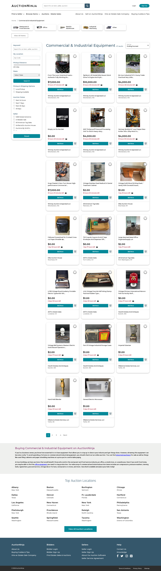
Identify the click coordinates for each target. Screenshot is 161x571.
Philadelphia (123, 502)
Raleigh (85, 510)
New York (86, 502)
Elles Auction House (125, 204)
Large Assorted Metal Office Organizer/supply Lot (128, 238)
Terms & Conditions (124, 568)
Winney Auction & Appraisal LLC (59, 96)
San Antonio (123, 510)
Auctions (45, 14)
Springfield (52, 518)
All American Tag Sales (23, 122)
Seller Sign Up (88, 552)
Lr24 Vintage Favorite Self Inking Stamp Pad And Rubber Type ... (97, 292)
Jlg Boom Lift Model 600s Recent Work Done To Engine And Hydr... (97, 76)
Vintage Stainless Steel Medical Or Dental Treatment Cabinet (97, 184)
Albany (15, 487)
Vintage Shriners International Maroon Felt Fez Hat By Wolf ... (132, 292)
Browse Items (32, 14)
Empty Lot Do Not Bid (56, 129)
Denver (50, 495)
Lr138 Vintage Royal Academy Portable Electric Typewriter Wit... (62, 292)
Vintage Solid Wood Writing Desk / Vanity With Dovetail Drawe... (130, 184)
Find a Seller (17, 14)
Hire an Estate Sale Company (117, 14)
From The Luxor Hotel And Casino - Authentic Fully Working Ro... (60, 76)
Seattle (15, 518)
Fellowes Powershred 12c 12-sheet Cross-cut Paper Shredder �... (62, 238)
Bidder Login (52, 549)
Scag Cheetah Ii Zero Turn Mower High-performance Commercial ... (62, 184)
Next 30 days (20, 106)
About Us (79, 14)
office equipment (41, 464)
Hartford (121, 495)
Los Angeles (18, 502)
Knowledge (122, 552)
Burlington (87, 487)
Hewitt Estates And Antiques (128, 312)
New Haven (52, 502)
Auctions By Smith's (22, 128)
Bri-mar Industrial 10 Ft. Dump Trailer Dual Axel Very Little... (131, 76)
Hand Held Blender (54, 399)
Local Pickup (20, 89)
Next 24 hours (20, 100)
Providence (52, 510)
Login (134, 6)
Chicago (121, 487)
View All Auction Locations (80, 529)
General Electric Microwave (92, 399)
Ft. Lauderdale (89, 495)
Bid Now (60, 89)
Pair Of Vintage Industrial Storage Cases (97, 345)
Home (14, 20)
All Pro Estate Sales (90, 258)
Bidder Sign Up (53, 552)
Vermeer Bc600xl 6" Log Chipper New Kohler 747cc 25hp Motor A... (131, 130)
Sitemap (146, 568)
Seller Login (87, 549)
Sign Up (144, 6)
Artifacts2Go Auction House (25, 125)
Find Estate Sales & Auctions (59, 555)
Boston (50, 487)
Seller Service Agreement (93, 558)
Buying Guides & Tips (140, 14)
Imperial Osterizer (124, 345)
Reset (26, 136)
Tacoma (85, 518)
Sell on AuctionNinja (94, 14)
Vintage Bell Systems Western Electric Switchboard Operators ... (61, 346)
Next (65, 435)
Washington (123, 518)
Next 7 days (19, 103)
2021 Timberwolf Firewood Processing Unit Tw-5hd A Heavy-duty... (96, 130)
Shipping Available (22, 92)
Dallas (15, 495)
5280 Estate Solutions (23, 117)
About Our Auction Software (94, 555)
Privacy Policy (137, 568)
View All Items (20, 36)
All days (18, 109)
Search (27, 81)
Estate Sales (56, 14)
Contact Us (121, 549)
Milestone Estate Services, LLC (129, 366)
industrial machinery (123, 455)
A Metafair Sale (20, 120)
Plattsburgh (17, 510)
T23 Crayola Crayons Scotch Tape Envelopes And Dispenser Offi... (95, 238)
